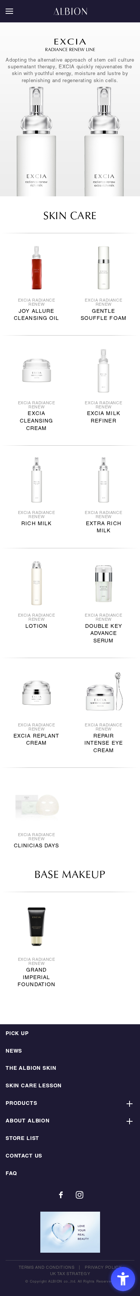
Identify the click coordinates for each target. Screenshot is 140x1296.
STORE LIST (22, 1138)
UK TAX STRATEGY (70, 1274)
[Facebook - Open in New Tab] (60, 1194)
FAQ (11, 1173)
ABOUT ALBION (28, 1121)
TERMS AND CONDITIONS (47, 1267)
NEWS (14, 1051)
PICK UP (17, 1033)
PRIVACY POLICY (103, 1267)
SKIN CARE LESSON (34, 1086)
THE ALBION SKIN (31, 1068)
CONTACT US (24, 1156)
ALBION (70, 11)
